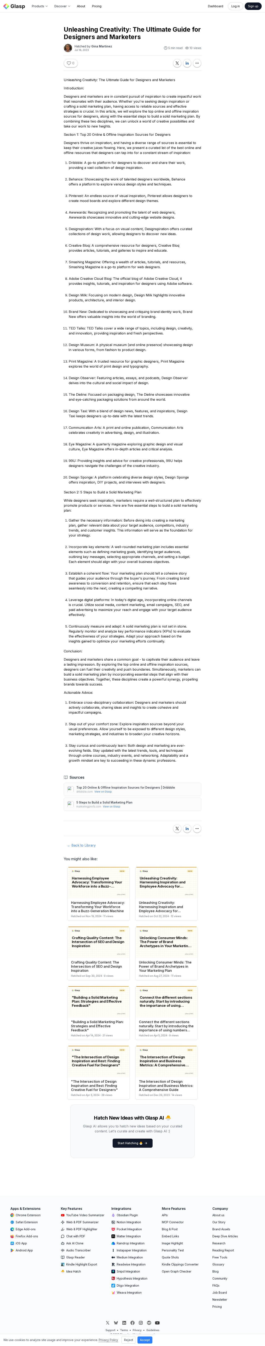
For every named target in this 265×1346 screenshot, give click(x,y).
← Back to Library (81, 845)
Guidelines (152, 1330)
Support (110, 1330)
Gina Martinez (101, 46)
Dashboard (215, 6)
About (81, 6)
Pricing (96, 6)
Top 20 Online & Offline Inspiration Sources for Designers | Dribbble (125, 787)
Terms (124, 1330)
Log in (235, 6)
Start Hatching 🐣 (130, 1143)
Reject (128, 1340)
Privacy (137, 1330)
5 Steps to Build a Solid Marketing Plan (104, 802)
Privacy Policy (108, 1340)
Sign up (253, 6)
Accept (145, 1340)
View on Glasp (103, 791)
